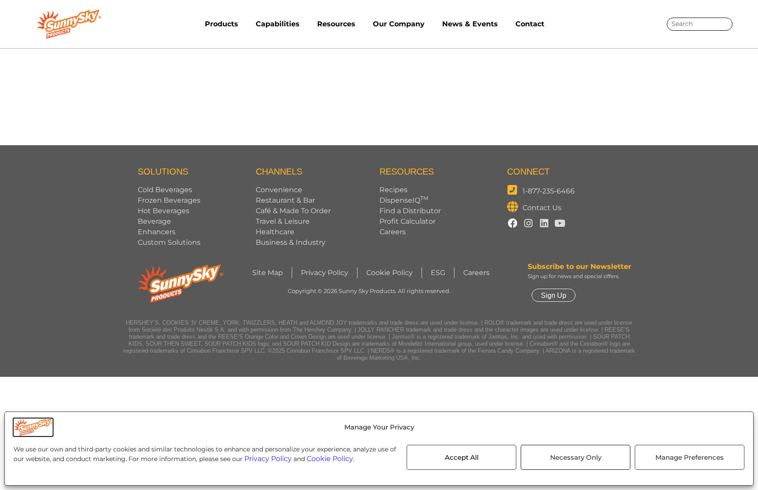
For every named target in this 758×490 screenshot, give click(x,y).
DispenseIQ (403, 200)
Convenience (279, 190)
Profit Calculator (407, 221)
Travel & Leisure (283, 221)
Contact (529, 24)
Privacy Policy (268, 458)
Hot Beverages (164, 211)
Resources (336, 24)
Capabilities (278, 24)
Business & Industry (290, 242)
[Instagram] (528, 223)
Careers (392, 232)
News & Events (470, 24)
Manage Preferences (689, 457)
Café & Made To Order (293, 211)
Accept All (462, 457)
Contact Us (541, 208)
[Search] (723, 24)
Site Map (267, 272)
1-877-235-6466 (548, 191)
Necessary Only (575, 457)
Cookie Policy (330, 458)
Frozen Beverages (169, 200)
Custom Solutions (169, 242)
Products (221, 24)
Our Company (399, 24)
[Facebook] (512, 223)
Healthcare (275, 232)
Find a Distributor (410, 211)
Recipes (393, 190)
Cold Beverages (165, 190)
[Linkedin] (544, 223)
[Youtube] (560, 223)
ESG (438, 272)
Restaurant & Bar (285, 200)
